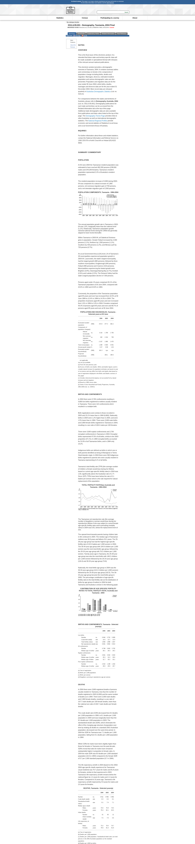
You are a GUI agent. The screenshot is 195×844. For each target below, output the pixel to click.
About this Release (73, 46)
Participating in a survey (110, 18)
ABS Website (110, 3)
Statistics (59, 18)
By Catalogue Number (73, 22)
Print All (85, 35)
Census (85, 18)
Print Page (77, 35)
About (134, 18)
